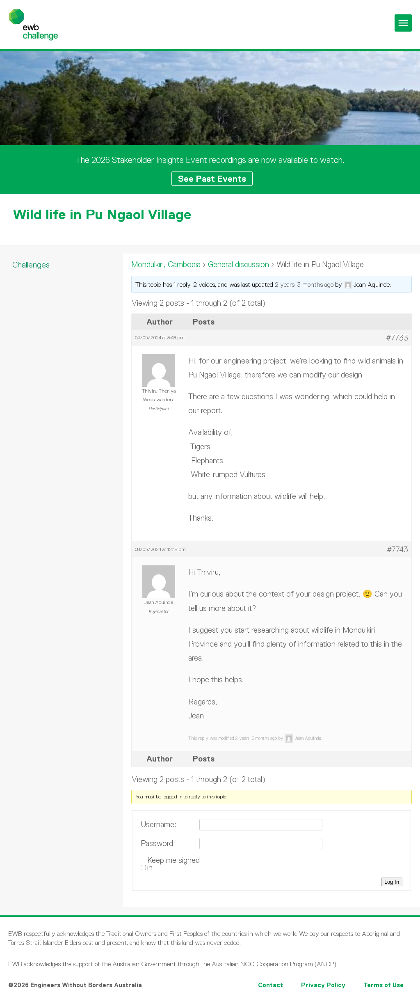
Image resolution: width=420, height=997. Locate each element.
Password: (158, 843)
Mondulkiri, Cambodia (166, 264)
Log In (391, 882)
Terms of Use (383, 984)
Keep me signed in (173, 864)
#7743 (397, 549)
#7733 (397, 338)
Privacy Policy (323, 984)
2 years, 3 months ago (304, 284)
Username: (158, 824)
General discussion (238, 264)
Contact (270, 984)
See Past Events (212, 178)
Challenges (31, 264)
